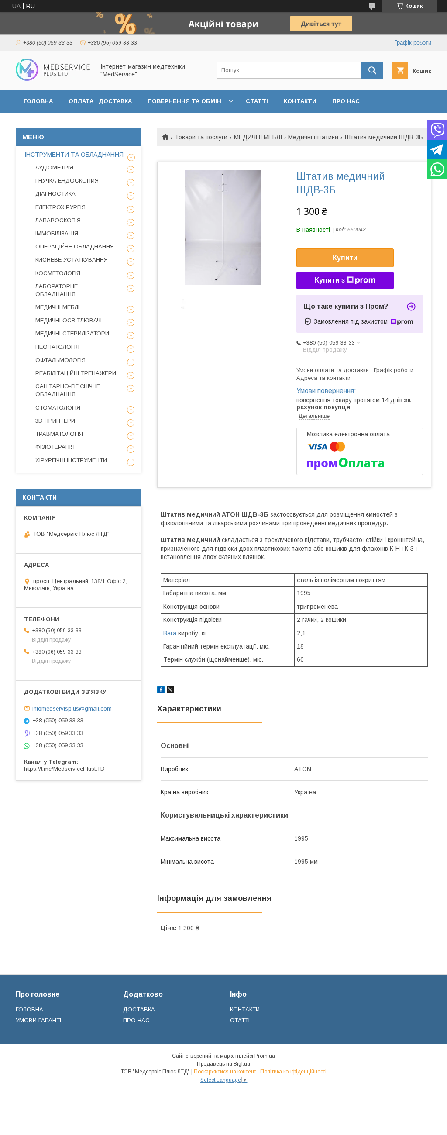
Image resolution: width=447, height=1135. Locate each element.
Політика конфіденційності (293, 1072)
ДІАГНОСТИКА (55, 193)
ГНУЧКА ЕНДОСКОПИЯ (67, 180)
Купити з (330, 280)
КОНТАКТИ (300, 101)
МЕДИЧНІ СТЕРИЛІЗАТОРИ (72, 333)
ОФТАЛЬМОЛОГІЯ (60, 360)
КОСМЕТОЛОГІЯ (57, 273)
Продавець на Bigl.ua (223, 1064)
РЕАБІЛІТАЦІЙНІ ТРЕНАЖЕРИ (75, 373)
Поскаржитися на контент (225, 1072)
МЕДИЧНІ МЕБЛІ (258, 137)
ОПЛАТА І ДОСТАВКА (100, 101)
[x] (170, 690)
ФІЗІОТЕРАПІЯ (55, 447)
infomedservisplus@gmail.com (72, 708)
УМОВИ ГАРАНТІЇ (39, 1020)
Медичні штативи (313, 137)
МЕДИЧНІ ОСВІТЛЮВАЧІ (68, 320)
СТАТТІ (257, 101)
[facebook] (161, 690)
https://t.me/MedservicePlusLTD (64, 769)
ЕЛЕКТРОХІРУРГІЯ (60, 207)
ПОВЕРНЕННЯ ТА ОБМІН (184, 101)
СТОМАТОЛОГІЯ (57, 407)
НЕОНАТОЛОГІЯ (57, 347)
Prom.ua (264, 1056)
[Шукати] (372, 70)
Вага (169, 633)
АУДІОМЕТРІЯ (54, 167)
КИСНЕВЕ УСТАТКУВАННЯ (71, 259)
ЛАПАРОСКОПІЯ (58, 220)
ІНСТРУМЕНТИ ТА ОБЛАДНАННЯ (74, 154)
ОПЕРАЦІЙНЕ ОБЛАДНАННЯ (74, 246)
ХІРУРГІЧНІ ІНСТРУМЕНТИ (71, 460)
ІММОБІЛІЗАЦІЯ (56, 233)
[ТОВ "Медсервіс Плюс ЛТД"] (53, 78)
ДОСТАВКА (139, 1009)
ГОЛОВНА (38, 101)
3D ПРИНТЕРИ (55, 420)
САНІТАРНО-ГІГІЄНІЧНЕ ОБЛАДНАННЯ (67, 390)
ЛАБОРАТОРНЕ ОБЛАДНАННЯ (56, 290)
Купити (345, 258)
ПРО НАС (346, 101)
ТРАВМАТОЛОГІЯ (59, 434)
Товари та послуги (201, 137)
